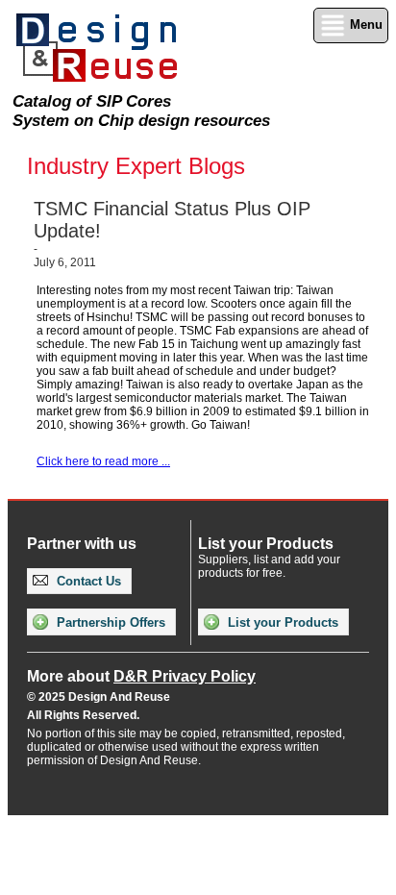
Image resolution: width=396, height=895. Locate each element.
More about (141, 676)
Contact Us (87, 581)
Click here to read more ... (103, 461)
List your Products (281, 622)
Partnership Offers (109, 622)
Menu (364, 24)
